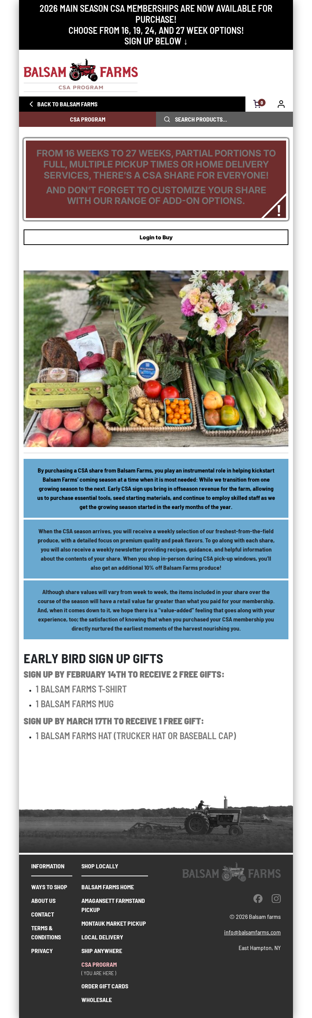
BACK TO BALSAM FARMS (67, 103)
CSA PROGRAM (87, 119)
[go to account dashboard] (281, 104)
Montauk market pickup (113, 923)
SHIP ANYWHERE (101, 950)
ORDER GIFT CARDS (104, 986)
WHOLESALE (96, 999)
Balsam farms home (107, 886)
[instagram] (276, 898)
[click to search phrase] (167, 119)
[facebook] (258, 898)
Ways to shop (49, 886)
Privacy (42, 950)
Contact (42, 914)
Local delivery (102, 937)
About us (43, 900)
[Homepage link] (156, 75)
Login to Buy (156, 237)
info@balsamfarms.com (252, 932)
